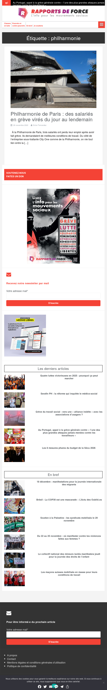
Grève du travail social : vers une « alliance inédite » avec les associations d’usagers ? (69, 413)
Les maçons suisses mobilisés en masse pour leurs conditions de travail (69, 573)
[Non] (103, 682)
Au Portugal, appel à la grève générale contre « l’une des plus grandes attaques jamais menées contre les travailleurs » (58, 4)
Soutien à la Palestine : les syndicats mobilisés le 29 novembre (69, 519)
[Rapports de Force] (53, 13)
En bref (29, 25)
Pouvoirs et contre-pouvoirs (18, 24)
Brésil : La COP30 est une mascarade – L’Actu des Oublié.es (69, 499)
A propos (12, 655)
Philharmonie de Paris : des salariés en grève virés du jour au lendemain (52, 116)
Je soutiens (38, 25)
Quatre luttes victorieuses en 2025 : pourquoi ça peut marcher (69, 377)
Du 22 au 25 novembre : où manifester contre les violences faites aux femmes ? (69, 537)
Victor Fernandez (40, 125)
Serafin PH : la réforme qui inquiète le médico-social (69, 393)
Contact (11, 659)
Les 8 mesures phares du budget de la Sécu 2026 (69, 448)
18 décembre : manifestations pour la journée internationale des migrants (69, 483)
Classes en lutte (7, 24)
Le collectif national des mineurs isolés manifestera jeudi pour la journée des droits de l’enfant (69, 555)
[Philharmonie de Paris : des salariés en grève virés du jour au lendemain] (53, 79)
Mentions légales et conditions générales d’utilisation (36, 662)
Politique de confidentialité (21, 666)
